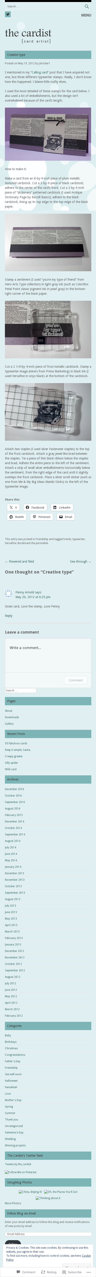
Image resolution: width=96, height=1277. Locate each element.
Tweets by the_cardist (18, 1164)
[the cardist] (48, 43)
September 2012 (15, 970)
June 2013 (11, 912)
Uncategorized (14, 1126)
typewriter (79, 539)
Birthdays (11, 1041)
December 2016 (14, 789)
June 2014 (11, 854)
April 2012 (11, 1002)
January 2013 (13, 944)
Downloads (12, 717)
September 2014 (15, 834)
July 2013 (10, 905)
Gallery (9, 723)
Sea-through (80, 561)
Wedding (10, 1139)
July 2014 (10, 847)
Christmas (11, 1048)
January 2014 (13, 866)
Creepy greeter (14, 756)
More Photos (13, 1203)
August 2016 (12, 808)
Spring (9, 1106)
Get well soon (13, 1074)
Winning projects (15, 1145)
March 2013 (12, 931)
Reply (9, 616)
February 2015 (14, 815)
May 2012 (11, 996)
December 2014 (14, 821)
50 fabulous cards (16, 743)
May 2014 (11, 860)
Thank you (11, 1119)
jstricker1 (44, 63)
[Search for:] (48, 6)
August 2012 (12, 977)
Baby (8, 1035)
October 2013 (13, 886)
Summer (10, 1113)
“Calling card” (40, 72)
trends (67, 539)
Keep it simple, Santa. (18, 749)
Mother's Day (13, 1100)
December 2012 (14, 951)
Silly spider (11, 762)
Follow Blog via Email (21, 1213)
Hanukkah (11, 1087)
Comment (76, 680)
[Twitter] (8, 13)
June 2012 (11, 989)
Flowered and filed (19, 561)
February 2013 (14, 938)
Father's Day (12, 1061)
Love (8, 1093)
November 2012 (15, 957)
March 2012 (12, 1009)
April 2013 (11, 925)
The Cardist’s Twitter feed (25, 1155)
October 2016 (13, 795)
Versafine (10, 543)
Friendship (41, 539)
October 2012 (13, 964)
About (8, 710)
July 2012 (10, 983)
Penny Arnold (24, 592)
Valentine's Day (14, 1132)
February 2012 (14, 1015)
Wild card (11, 769)
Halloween (11, 1080)
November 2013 (15, 879)
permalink (42, 543)
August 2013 (12, 899)
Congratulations (15, 1054)
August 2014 (12, 841)
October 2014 (13, 828)
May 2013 (11, 918)
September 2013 (15, 892)
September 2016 (15, 802)
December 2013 (14, 873)
